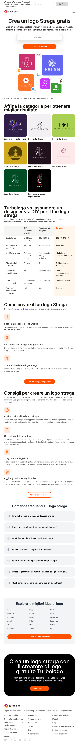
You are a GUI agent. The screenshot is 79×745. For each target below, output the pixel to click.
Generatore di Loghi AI (13, 719)
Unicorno (10, 617)
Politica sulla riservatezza (63, 726)
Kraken (31, 621)
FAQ (30, 730)
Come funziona (10, 733)
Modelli (55, 719)
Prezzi (6, 736)
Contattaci (32, 715)
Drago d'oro (54, 617)
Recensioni (32, 723)
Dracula (31, 628)
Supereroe (54, 621)
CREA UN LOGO (39, 688)
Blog (54, 723)
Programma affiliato (60, 715)
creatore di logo (21, 309)
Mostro (52, 610)
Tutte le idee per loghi (39, 637)
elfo (8, 625)
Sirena (31, 617)
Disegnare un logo (36, 734)
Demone (10, 628)
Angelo (10, 621)
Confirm (62, 4)
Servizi (31, 726)
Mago (52, 613)
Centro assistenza (36, 719)
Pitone (31, 625)
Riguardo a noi (10, 729)
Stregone (32, 610)
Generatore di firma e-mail (15, 715)
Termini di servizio (60, 734)
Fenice (31, 613)
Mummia (10, 613)
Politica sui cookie (59, 730)
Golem (9, 610)
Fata (51, 628)
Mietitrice (53, 625)
